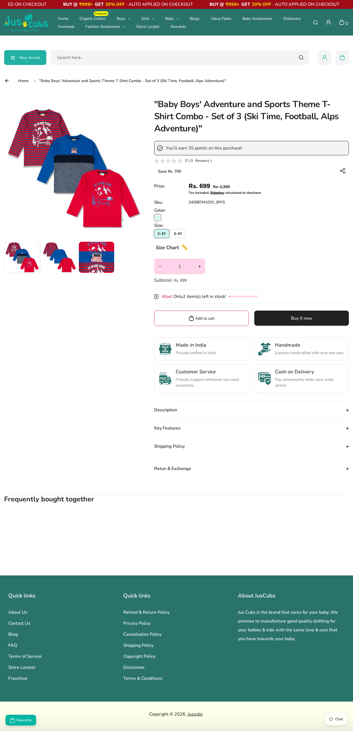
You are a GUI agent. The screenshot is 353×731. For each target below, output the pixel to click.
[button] (22, 259)
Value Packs (221, 18)
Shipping (217, 193)
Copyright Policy (139, 656)
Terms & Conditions (142, 678)
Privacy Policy (137, 623)
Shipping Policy (138, 645)
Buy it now (301, 318)
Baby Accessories (257, 18)
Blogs (195, 18)
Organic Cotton (93, 18)
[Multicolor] (157, 217)
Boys (121, 18)
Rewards (178, 26)
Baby (169, 18)
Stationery (292, 18)
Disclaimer (134, 667)
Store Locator (148, 26)
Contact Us (19, 623)
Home (63, 18)
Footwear (66, 26)
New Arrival (29, 57)
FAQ (12, 645)
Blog (13, 634)
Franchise (18, 678)
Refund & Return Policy (146, 612)
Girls (145, 18)
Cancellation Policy (142, 634)
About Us (17, 612)
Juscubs (195, 714)
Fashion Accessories (102, 26)
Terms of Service (25, 656)
